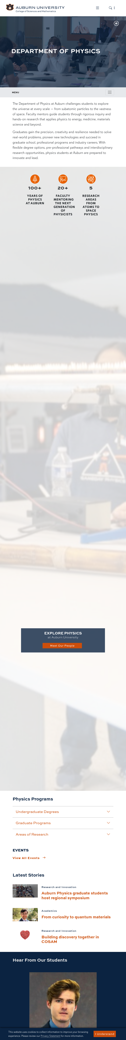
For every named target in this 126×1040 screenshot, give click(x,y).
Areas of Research (32, 834)
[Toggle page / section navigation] (109, 92)
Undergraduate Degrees (37, 811)
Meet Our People (62, 645)
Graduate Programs (33, 822)
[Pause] (116, 24)
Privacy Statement (50, 1036)
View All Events (26, 858)
